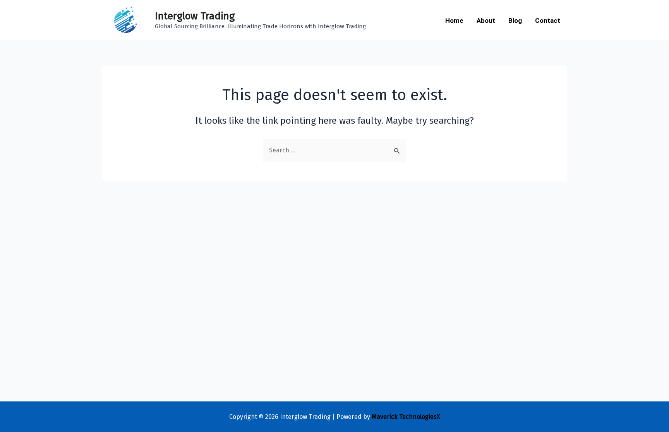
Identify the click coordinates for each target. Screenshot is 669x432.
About (486, 20)
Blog (515, 20)
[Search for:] (334, 150)
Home (454, 20)
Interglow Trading (195, 16)
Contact (547, 20)
